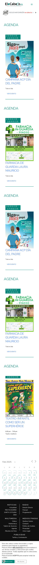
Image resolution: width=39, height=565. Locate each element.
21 (24, 488)
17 (5, 488)
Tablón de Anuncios (10, 526)
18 (10, 488)
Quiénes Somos (28, 521)
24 (5, 493)
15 (29, 483)
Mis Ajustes (20, 561)
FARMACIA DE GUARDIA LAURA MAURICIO (16, 167)
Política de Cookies (29, 526)
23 (34, 488)
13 (19, 483)
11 (10, 483)
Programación (27, 512)
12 (15, 483)
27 (5, 473)
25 (10, 493)
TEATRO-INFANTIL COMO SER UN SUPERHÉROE (17, 422)
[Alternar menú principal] (32, 4)
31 (24, 473)
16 (34, 483)
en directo (28, 12)
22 (29, 488)
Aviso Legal (26, 531)
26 (15, 493)
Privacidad (26, 528)
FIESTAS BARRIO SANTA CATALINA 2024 (10, 512)
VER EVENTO (11, 94)
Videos (14, 521)
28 (10, 473)
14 (24, 483)
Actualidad (13, 508)
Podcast (25, 510)
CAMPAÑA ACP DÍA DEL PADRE (18, 81)
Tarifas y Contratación (19, 537)
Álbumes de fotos (11, 531)
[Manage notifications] (3, 561)
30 (19, 473)
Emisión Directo (28, 508)
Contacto (26, 524)
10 (5, 483)
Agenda (14, 528)
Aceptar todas (8, 561)
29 (15, 473)
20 (19, 488)
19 (15, 488)
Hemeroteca (13, 524)
